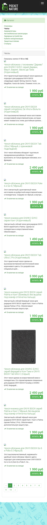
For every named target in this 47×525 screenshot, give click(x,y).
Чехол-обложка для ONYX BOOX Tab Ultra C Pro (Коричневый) (22, 256)
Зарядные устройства (13, 36)
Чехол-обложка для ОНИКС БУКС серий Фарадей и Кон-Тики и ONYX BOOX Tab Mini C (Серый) (22, 371)
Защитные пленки (11, 41)
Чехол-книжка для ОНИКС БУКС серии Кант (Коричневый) (20, 219)
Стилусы (7, 43)
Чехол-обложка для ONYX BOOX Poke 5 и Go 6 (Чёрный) (23, 184)
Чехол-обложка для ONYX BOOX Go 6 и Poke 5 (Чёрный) (23, 449)
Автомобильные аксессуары (16, 33)
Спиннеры (8, 26)
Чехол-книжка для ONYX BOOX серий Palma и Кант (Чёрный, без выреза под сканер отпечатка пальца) (23, 411)
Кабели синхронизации (13, 38)
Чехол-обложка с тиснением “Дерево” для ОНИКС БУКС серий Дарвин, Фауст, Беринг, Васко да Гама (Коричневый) (23, 68)
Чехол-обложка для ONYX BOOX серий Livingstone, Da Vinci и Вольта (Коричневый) (22, 109)
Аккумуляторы (10, 31)
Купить (35, 95)
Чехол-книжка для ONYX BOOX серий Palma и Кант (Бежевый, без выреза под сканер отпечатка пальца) (23, 295)
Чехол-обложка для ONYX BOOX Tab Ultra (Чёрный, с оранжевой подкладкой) (22, 146)
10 (11, 490)
